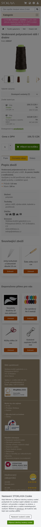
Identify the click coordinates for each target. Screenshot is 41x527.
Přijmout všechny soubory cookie (20, 522)
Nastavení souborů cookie (20, 517)
